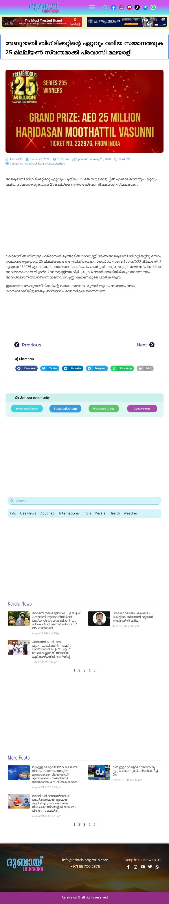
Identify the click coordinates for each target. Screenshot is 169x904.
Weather (130, 513)
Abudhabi (31, 163)
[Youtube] (143, 867)
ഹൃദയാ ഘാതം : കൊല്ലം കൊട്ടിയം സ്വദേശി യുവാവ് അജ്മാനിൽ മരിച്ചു (132, 616)
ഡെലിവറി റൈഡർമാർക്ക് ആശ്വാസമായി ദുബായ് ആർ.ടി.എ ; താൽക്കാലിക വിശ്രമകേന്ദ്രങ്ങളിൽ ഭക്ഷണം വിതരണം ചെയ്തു (54, 803)
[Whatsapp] (157, 867)
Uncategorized (56, 163)
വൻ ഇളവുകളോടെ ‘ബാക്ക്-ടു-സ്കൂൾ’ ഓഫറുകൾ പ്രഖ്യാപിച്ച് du (135, 770)
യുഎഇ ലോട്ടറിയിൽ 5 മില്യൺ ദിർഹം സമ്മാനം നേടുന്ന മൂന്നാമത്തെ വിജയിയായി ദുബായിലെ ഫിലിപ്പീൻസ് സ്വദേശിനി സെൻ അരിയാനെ (54, 774)
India (87, 513)
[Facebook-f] (128, 867)
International (69, 513)
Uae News (28, 513)
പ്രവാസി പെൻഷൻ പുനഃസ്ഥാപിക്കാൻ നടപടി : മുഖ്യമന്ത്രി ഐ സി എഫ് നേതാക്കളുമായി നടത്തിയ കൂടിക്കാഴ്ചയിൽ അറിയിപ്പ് (51, 649)
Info (13, 513)
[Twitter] (150, 867)
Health (114, 513)
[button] (92, 7)
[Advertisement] (84, 221)
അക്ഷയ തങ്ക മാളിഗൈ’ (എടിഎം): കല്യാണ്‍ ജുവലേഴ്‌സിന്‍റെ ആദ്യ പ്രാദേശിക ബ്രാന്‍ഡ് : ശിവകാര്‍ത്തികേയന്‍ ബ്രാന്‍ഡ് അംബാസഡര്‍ (56, 620)
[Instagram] (136, 867)
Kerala (42, 163)
